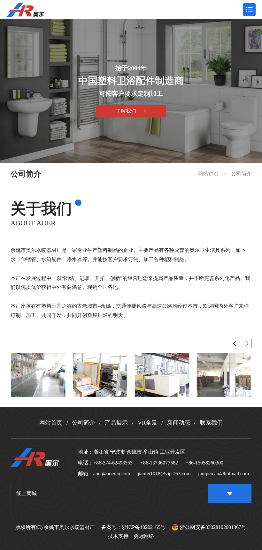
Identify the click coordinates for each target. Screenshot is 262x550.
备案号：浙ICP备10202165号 (133, 527)
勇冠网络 (144, 536)
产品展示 (116, 423)
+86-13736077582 (159, 462)
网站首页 (208, 174)
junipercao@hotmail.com (223, 473)
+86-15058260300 (204, 462)
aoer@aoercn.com (111, 473)
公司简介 (241, 174)
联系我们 (211, 423)
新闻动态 (178, 423)
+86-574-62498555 (113, 462)
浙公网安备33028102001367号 (213, 527)
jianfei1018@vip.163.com (164, 473)
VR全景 (147, 423)
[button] (246, 343)
